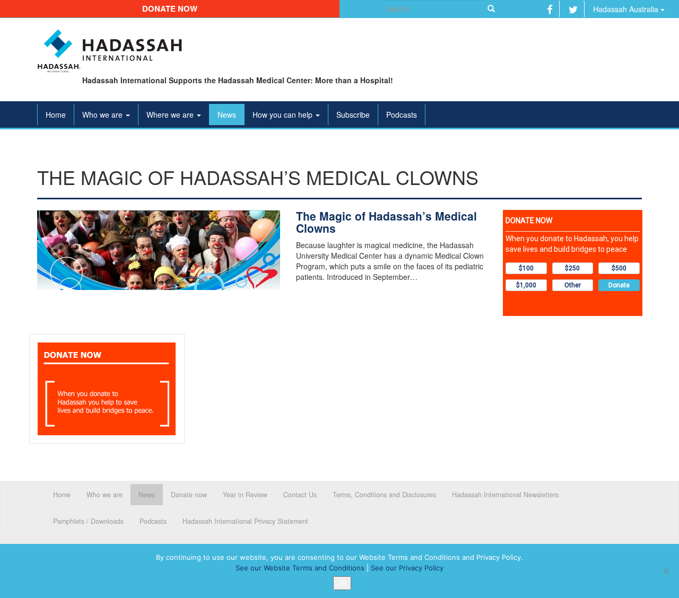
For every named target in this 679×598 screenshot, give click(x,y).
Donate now (169, 8)
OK (342, 583)
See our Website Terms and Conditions (300, 568)
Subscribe (353, 114)
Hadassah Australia (626, 9)
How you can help (284, 114)
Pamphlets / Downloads (88, 521)
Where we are (171, 114)
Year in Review (245, 494)
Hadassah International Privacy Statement (245, 521)
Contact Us (300, 494)
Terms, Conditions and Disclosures (384, 494)
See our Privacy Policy (407, 568)
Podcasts (401, 114)
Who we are (103, 114)
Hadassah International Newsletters (505, 494)
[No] (665, 571)
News (226, 114)
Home (56, 114)
